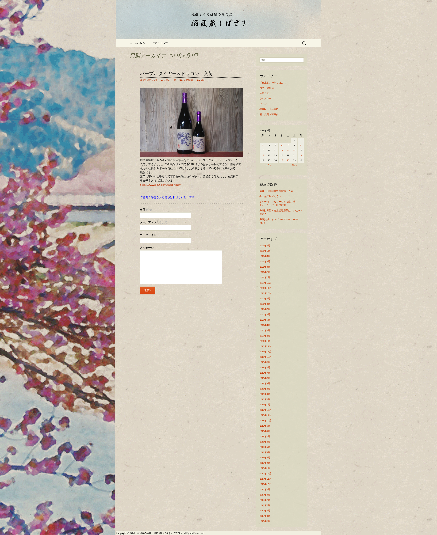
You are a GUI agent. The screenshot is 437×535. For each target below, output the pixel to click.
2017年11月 (265, 478)
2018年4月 (264, 452)
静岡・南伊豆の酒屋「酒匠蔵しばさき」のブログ (156, 533)
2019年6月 (264, 378)
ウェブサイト (148, 235)
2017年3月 (264, 515)
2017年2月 (264, 521)
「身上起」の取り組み (271, 82)
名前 (146, 209)
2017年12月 (265, 473)
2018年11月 (265, 415)
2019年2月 (264, 399)
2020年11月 (265, 287)
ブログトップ (160, 43)
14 (288, 150)
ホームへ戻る (137, 43)
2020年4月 (264, 325)
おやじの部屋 (266, 87)
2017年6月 (264, 505)
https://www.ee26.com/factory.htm (160, 184)
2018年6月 (264, 441)
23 (300, 155)
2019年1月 (264, 404)
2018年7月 (264, 436)
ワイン (263, 103)
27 (281, 160)
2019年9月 (264, 362)
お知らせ (168, 80)
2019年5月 (264, 383)
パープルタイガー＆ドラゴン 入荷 (176, 73)
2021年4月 (264, 261)
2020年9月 (264, 298)
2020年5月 (264, 319)
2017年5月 (264, 510)
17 (263, 155)
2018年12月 (265, 409)
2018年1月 (264, 468)
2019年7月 (264, 372)
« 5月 (269, 165)
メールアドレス (153, 222)
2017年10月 (265, 484)
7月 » (294, 165)
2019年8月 (264, 367)
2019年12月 (265, 346)
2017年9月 (264, 489)
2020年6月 (264, 314)
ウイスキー (265, 98)
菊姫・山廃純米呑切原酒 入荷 (276, 191)
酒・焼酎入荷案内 (183, 80)
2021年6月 (264, 250)
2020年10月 (265, 293)
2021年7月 (264, 245)
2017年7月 (264, 499)
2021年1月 (264, 277)
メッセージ (147, 247)
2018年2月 (264, 462)
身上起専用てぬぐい (270, 196)
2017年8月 (264, 494)
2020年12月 (265, 282)
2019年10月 (265, 356)
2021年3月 (264, 266)
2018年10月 (265, 420)
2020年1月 (264, 340)
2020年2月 (264, 335)
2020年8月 (264, 303)
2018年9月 (264, 425)
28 (288, 160)
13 (281, 150)
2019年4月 (264, 388)
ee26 (201, 80)
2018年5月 (264, 446)
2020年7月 (264, 309)
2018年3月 (264, 457)
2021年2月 (264, 272)
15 (294, 150)
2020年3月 (264, 330)
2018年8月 (264, 431)
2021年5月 (264, 256)
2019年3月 (264, 393)
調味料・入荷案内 (269, 109)
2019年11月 (265, 351)
